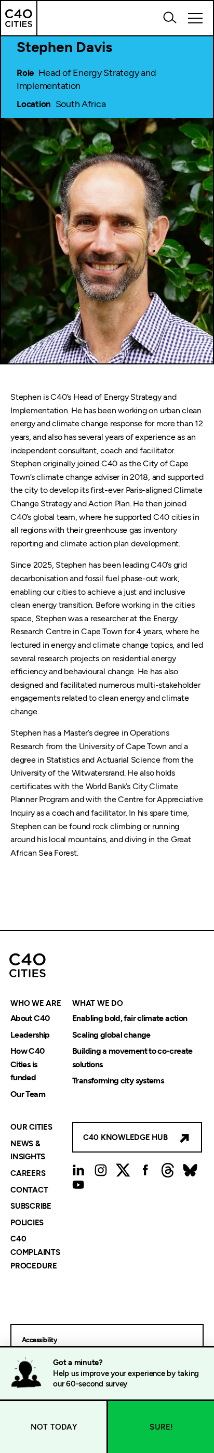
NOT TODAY (54, 1427)
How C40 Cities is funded (27, 1064)
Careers (27, 1173)
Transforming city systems (118, 1081)
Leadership (30, 1035)
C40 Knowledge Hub (125, 1137)
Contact (29, 1190)
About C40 (29, 1018)
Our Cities (31, 1127)
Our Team (27, 1094)
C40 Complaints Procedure (35, 1253)
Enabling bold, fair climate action (129, 1018)
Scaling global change (111, 1035)
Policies (27, 1222)
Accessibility (39, 1340)
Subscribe (30, 1206)
